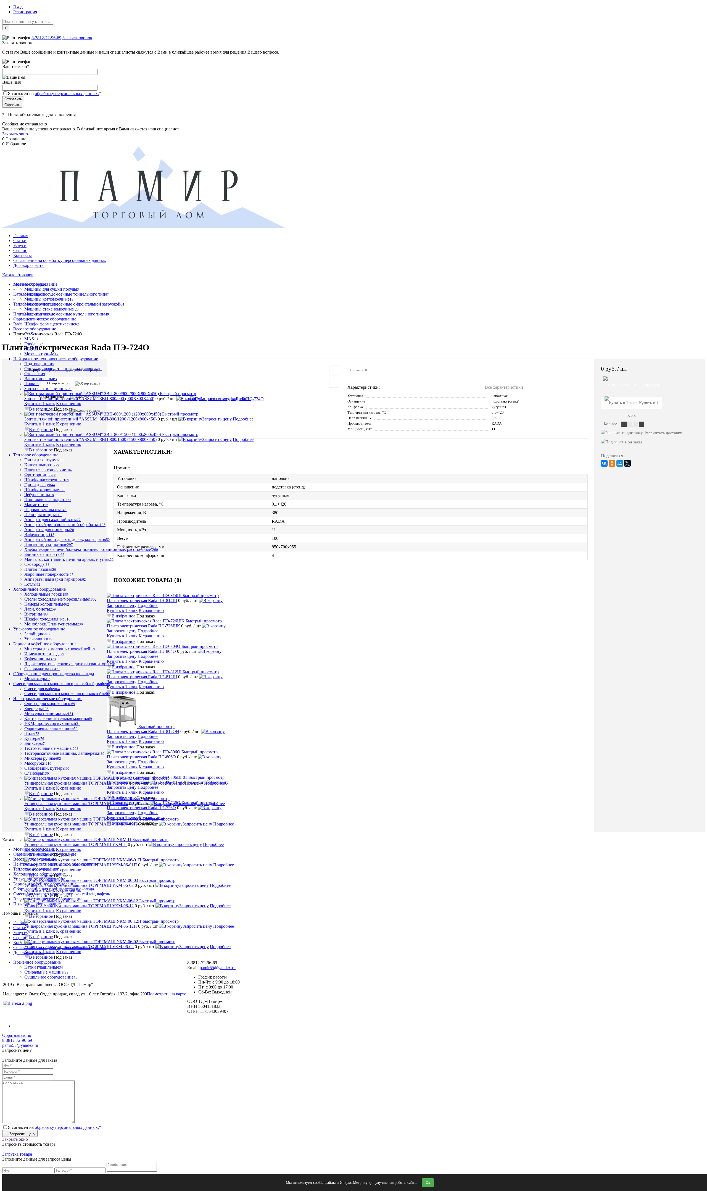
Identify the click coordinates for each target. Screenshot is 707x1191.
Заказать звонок (77, 37)
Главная (20, 235)
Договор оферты (28, 265)
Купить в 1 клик (39, 403)
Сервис (20, 250)
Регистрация (25, 11)
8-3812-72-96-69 (46, 37)
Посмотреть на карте (166, 994)
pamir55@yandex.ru (20, 1045)
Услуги (20, 245)
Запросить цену (214, 398)
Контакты (22, 255)
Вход (18, 6)
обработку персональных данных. (67, 93)
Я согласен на (54, 93)
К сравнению (68, 403)
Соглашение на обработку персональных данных (59, 260)
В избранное (41, 409)
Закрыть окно (15, 134)
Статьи (20, 240)
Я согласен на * (54, 1127)
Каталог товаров (17, 274)
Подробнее (241, 398)
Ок (428, 1183)
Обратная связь (16, 1035)
